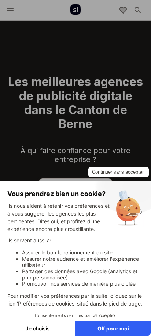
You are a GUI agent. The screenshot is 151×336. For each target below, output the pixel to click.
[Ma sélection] (123, 10)
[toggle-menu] (10, 10)
